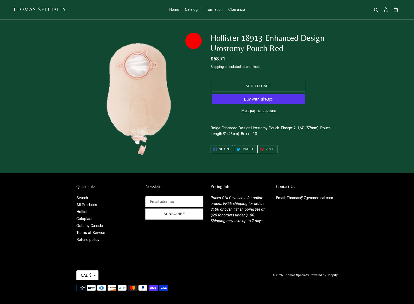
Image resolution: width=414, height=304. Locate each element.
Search (82, 198)
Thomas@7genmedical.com (310, 198)
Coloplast (84, 218)
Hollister (83, 211)
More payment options (259, 111)
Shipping (217, 67)
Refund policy (87, 239)
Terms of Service (90, 232)
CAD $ (86, 275)
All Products (86, 205)
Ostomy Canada (89, 225)
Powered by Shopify (324, 275)
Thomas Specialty (39, 9)
